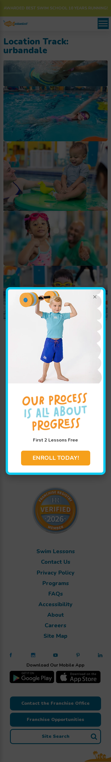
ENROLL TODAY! (55, 458)
